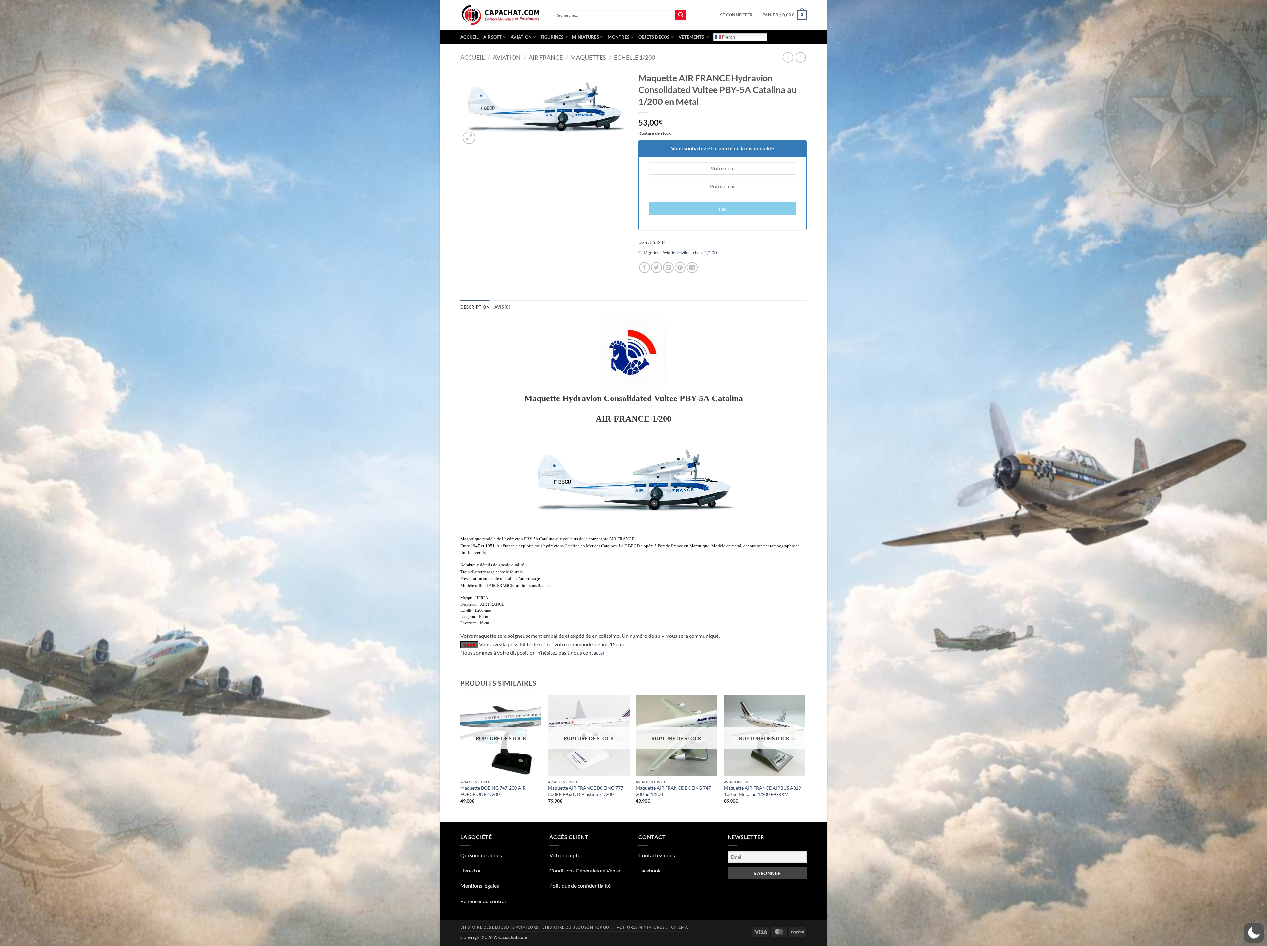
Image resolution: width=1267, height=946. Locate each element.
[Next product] (788, 57)
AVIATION (521, 37)
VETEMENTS (691, 37)
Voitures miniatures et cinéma (652, 927)
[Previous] (461, 758)
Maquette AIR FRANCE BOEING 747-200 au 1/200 (674, 791)
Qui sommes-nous (481, 855)
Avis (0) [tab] (502, 307)
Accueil (469, 37)
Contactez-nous (656, 855)
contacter (594, 652)
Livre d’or (470, 870)
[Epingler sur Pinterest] (680, 267)
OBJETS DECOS (654, 37)
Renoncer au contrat (483, 901)
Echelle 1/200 (634, 57)
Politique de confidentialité (580, 885)
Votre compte (564, 855)
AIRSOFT (492, 37)
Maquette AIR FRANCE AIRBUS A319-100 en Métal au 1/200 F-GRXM (763, 791)
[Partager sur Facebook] (644, 267)
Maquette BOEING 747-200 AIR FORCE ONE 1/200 (493, 791)
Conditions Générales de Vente (584, 870)
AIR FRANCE (546, 57)
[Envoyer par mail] (668, 267)
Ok (723, 209)
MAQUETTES (588, 57)
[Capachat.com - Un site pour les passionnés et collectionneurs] (501, 15)
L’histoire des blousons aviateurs (499, 927)
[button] (736, 14)
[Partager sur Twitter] (656, 267)
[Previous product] (801, 57)
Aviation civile (675, 252)
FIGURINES (552, 37)
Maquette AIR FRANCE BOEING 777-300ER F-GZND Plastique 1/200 (586, 791)
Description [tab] (475, 307)
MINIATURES (585, 37)
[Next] (805, 758)
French (728, 36)
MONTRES (618, 37)
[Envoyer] (680, 15)
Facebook (649, 870)
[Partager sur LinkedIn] (692, 267)
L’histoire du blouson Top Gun (577, 927)
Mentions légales (479, 885)
